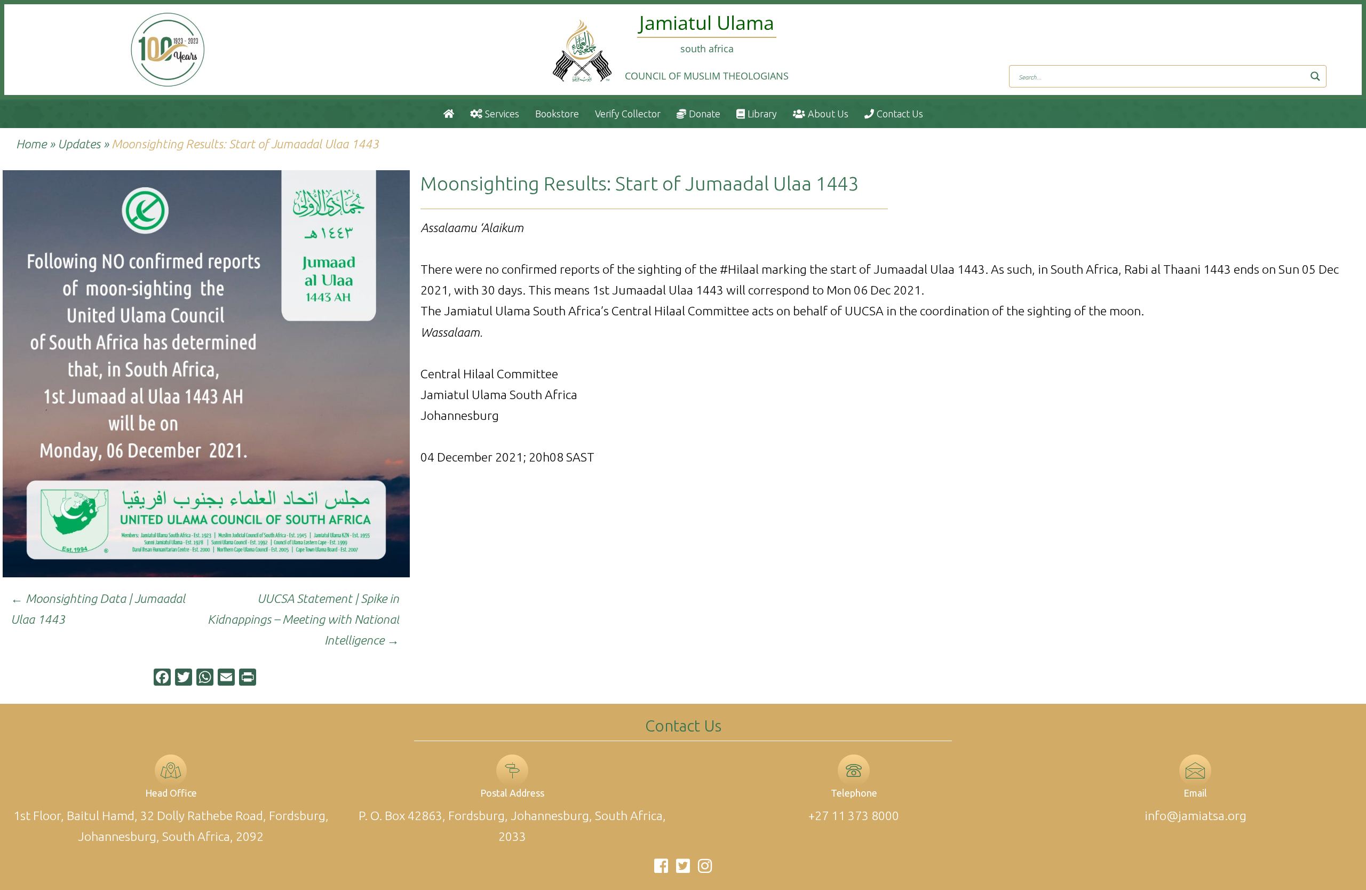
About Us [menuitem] (828, 113)
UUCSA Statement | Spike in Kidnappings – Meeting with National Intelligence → (303, 619)
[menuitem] (448, 113)
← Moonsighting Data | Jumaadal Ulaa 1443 (98, 609)
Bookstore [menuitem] (557, 113)
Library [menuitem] (762, 113)
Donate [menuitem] (704, 113)
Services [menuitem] (502, 113)
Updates (79, 143)
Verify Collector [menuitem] (628, 113)
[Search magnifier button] (1315, 76)
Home (31, 143)
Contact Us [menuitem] (900, 113)
